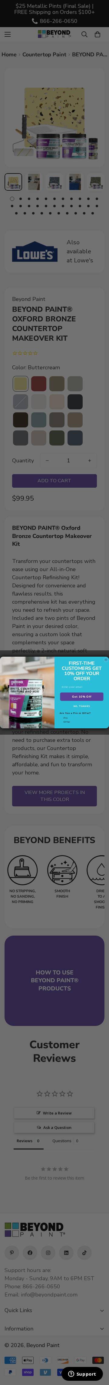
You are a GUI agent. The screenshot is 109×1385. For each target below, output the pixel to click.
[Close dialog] (105, 659)
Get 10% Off (81, 696)
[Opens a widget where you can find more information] (82, 1374)
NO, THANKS (82, 706)
